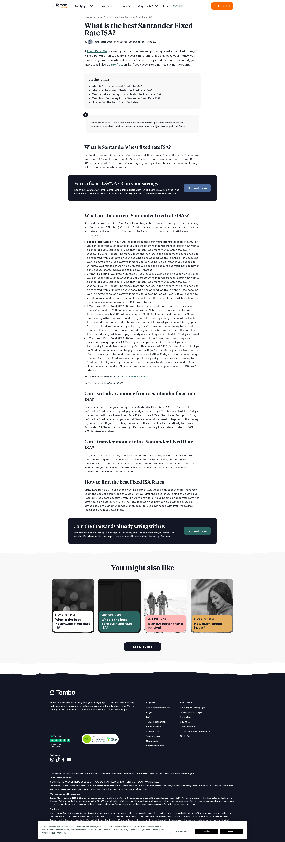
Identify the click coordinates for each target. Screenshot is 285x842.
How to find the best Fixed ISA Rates (115, 102)
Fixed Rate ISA (97, 51)
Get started (222, 6)
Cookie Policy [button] (122, 830)
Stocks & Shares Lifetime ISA (195, 731)
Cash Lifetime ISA (189, 726)
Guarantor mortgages (191, 712)
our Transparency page (177, 801)
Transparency (153, 736)
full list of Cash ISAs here (132, 376)
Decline (206, 831)
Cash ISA (185, 736)
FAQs (149, 717)
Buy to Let (186, 721)
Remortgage (186, 717)
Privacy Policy (153, 726)
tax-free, (117, 64)
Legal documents (155, 745)
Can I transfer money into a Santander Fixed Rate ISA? (126, 98)
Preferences (181, 831)
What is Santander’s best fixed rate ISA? (117, 86)
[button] (84, 6)
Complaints (152, 740)
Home (89, 17)
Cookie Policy (153, 731)
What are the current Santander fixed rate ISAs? (122, 90)
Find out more (197, 188)
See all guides (142, 646)
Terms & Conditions (156, 721)
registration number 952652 (91, 801)
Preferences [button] (60, 833)
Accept (231, 831)
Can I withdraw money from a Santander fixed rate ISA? (126, 94)
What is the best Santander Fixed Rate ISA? (129, 17)
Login (149, 712)
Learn (99, 17)
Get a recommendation (158, 707)
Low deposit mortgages (192, 707)
